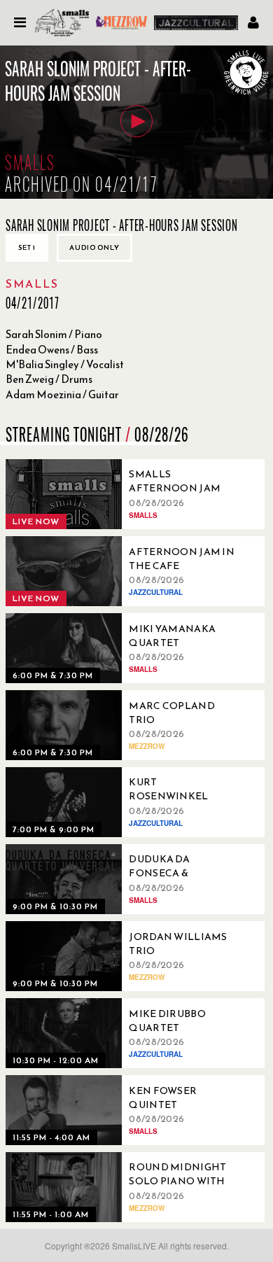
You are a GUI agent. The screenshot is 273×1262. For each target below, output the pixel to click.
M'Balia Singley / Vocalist (65, 364)
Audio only (94, 247)
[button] (136, 121)
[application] (136, 122)
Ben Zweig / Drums (49, 379)
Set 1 (27, 247)
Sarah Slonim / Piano (54, 334)
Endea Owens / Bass (52, 350)
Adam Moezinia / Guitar (62, 394)
